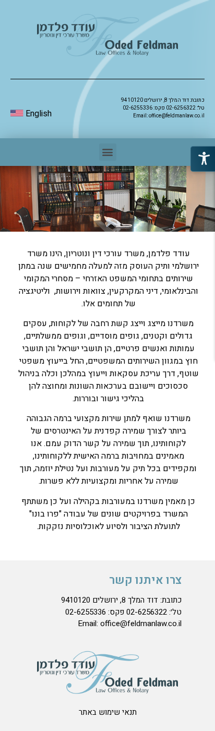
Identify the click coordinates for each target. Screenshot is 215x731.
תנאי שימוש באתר (108, 712)
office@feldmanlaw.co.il (177, 115)
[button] (107, 152)
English (37, 113)
